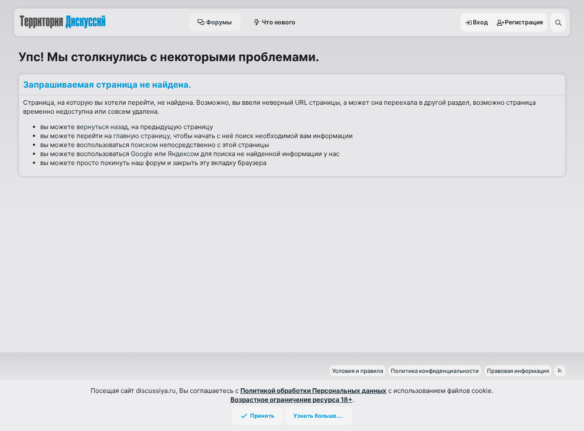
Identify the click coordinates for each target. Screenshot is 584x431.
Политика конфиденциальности (435, 370)
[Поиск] (558, 22)
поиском (144, 145)
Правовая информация (518, 370)
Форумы (219, 22)
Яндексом (183, 154)
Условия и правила (357, 370)
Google (142, 154)
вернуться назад (102, 127)
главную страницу (141, 136)
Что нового (278, 22)
